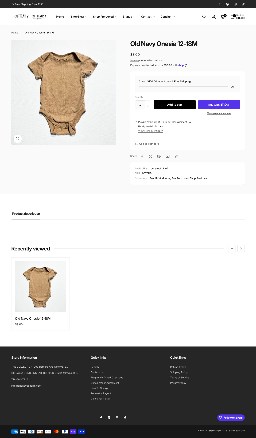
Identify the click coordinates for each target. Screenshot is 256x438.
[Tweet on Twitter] (150, 156)
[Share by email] (167, 156)
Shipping (134, 60)
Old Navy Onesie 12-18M (33, 318)
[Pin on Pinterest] (159, 156)
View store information (150, 131)
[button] (78, 16)
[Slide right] (241, 248)
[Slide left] (232, 248)
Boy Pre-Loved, (180, 178)
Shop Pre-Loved (199, 178)
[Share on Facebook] (142, 156)
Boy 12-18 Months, (160, 178)
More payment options (219, 113)
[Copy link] (176, 156)
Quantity (139, 97)
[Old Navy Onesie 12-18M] (41, 306)
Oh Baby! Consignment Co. (216, 431)
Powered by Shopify (236, 431)
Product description (26, 213)
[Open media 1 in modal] (63, 92)
